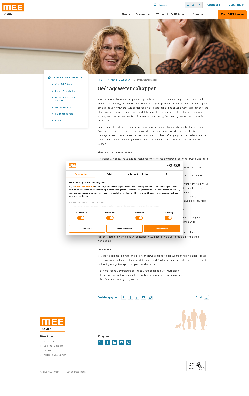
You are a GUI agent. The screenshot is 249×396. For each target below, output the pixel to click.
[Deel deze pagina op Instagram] (150, 297)
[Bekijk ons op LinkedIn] (114, 342)
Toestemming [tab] (81, 174)
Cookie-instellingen (76, 371)
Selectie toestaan (124, 229)
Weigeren (87, 229)
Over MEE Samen (64, 84)
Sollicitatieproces (65, 113)
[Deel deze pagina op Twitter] (123, 297)
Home (126, 14)
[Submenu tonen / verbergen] (81, 77)
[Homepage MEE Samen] (18, 9)
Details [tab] (110, 174)
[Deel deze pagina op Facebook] (130, 297)
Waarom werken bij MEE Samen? (68, 99)
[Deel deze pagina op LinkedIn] (137, 297)
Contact (198, 14)
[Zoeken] (155, 5)
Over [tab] (168, 174)
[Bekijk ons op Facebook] (107, 342)
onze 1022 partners (84, 187)
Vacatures (143, 14)
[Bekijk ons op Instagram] (128, 342)
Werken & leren (63, 107)
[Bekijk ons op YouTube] (121, 342)
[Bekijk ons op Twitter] (100, 342)
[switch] (110, 218)
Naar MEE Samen (232, 14)
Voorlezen (235, 4)
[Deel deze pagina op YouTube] (143, 297)
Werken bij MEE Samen (171, 14)
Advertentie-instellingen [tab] (139, 174)
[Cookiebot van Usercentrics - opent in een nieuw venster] (168, 165)
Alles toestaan (161, 229)
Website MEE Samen (55, 354)
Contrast (212, 4)
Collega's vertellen (65, 91)
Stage (58, 120)
